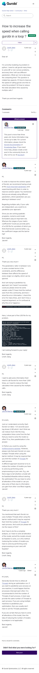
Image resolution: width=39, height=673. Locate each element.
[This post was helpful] (35, 48)
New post (19, 652)
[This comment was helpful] (35, 164)
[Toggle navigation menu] (33, 3)
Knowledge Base (10, 147)
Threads (22, 459)
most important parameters (17, 187)
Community (18, 11)
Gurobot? (21, 155)
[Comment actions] (33, 124)
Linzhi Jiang (11, 48)
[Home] (10, 4)
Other (25, 11)
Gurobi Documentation (12, 145)
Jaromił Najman (7, 168)
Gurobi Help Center (7, 11)
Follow (20, 42)
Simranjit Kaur (9, 127)
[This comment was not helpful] (35, 171)
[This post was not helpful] (35, 55)
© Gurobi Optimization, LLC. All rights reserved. (18, 669)
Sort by (33, 112)
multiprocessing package (11, 449)
